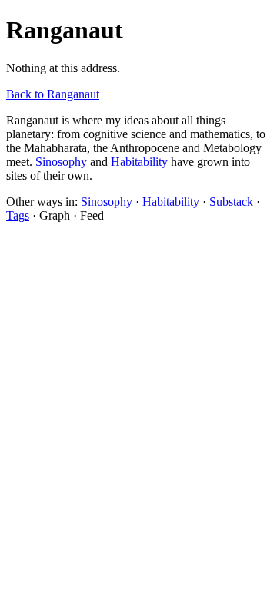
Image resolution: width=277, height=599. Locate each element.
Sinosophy (61, 161)
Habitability (139, 161)
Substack (231, 201)
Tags (17, 215)
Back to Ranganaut (52, 94)
